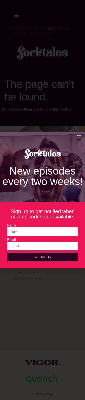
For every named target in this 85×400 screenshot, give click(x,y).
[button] (79, 137)
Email (11, 240)
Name (11, 225)
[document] (42, 200)
